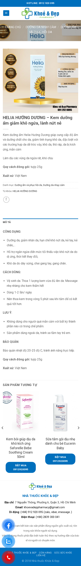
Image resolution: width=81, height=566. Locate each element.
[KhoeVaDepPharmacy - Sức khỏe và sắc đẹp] (40, 13)
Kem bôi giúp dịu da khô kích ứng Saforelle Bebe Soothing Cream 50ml (20, 448)
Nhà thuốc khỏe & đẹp (22, 552)
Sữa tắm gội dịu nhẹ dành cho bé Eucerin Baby (60, 443)
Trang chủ (13, 27)
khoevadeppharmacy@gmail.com (45, 507)
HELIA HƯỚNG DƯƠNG (25, 191)
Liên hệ (40, 555)
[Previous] (3, 435)
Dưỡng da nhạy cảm (41, 27)
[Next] (78, 435)
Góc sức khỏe (63, 552)
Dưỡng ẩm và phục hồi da (28, 185)
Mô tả (7, 222)
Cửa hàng (45, 552)
